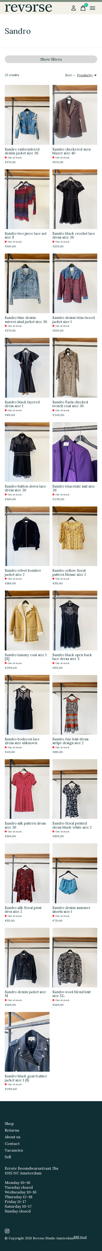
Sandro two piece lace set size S (25, 235)
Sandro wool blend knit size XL (71, 994)
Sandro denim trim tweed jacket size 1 (73, 319)
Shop (9, 1123)
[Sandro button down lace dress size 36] (27, 452)
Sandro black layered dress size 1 (22, 404)
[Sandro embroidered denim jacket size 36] (27, 115)
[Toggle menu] (92, 8)
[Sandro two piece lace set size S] (27, 199)
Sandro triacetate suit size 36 (73, 488)
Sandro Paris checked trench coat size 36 (70, 404)
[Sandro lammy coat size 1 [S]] (27, 620)
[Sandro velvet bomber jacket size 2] (27, 536)
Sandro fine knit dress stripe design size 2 (70, 741)
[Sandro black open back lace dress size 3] (74, 620)
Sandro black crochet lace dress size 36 (73, 235)
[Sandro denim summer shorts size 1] (74, 873)
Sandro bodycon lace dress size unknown (22, 741)
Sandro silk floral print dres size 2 (23, 909)
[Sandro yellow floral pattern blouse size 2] (74, 536)
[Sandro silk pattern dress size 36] (27, 789)
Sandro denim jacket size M (25, 994)
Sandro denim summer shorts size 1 (71, 909)
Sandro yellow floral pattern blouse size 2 (69, 572)
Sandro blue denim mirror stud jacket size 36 (26, 319)
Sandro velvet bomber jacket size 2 (23, 572)
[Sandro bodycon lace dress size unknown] (27, 705)
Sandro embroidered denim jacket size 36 (22, 151)
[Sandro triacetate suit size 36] (74, 452)
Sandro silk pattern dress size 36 (25, 825)
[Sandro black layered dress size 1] (27, 367)
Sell (8, 1156)
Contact (12, 1143)
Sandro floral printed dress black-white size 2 (72, 825)
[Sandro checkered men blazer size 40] (74, 115)
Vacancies (14, 1150)
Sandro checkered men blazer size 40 (71, 151)
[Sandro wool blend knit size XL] (74, 957)
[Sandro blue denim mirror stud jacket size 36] (27, 283)
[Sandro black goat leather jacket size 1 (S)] (27, 1042)
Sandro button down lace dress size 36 (25, 488)
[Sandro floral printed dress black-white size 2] (74, 789)
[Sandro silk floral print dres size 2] (27, 873)
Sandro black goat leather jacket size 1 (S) (26, 1078)
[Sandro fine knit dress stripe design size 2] (74, 705)
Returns (12, 1130)
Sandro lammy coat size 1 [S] (25, 657)
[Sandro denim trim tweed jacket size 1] (74, 283)
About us (12, 1136)
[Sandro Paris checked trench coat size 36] (74, 367)
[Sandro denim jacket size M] (27, 957)
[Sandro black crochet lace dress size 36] (74, 199)
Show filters (51, 59)
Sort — (70, 75)
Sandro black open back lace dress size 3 (72, 657)
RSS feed (80, 1237)
